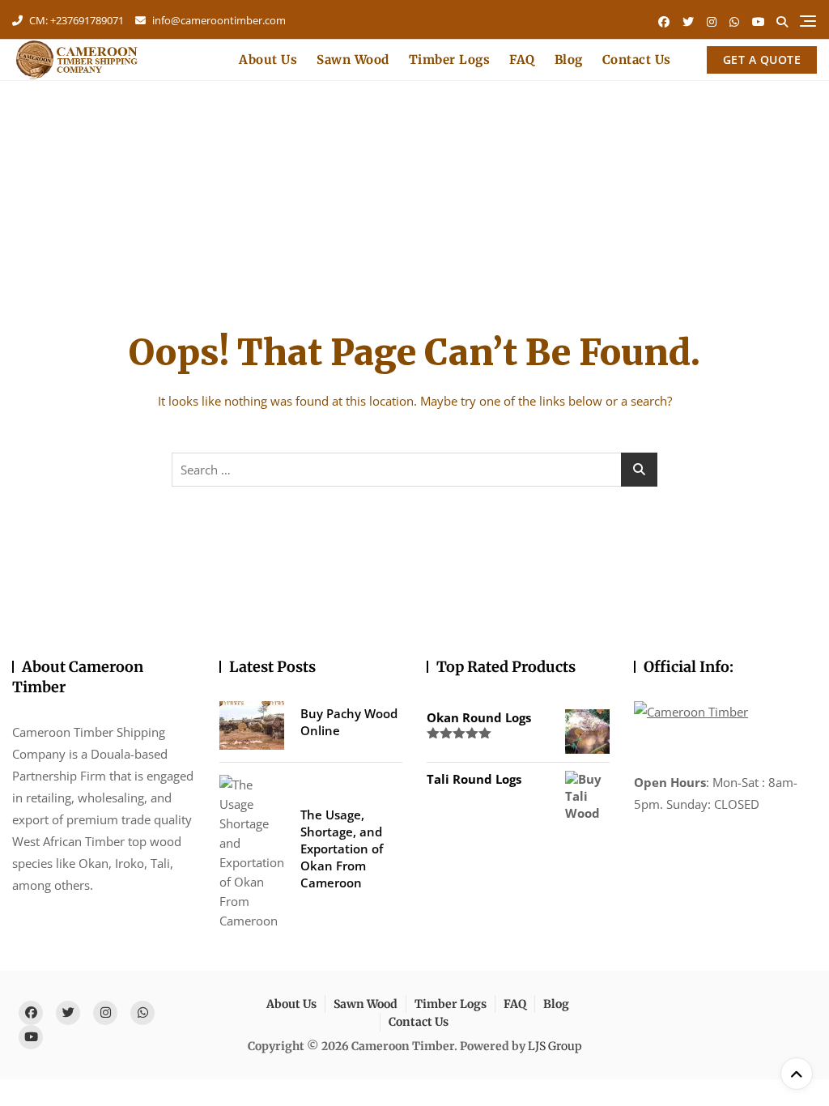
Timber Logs (450, 59)
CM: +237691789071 (75, 20)
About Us (268, 59)
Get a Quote (762, 59)
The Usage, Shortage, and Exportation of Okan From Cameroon (341, 848)
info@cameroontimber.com (218, 20)
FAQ (522, 59)
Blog (569, 59)
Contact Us (636, 59)
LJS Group (555, 1046)
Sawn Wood (353, 59)
